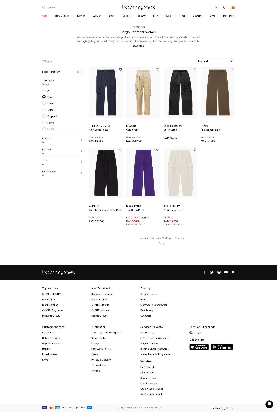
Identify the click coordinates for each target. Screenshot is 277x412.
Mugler (131, 125)
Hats (142, 299)
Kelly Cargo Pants (98, 129)
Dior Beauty (48, 299)
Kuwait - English (148, 378)
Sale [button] (44, 15)
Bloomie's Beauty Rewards (154, 349)
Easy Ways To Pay (101, 349)
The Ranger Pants (210, 129)
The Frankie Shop (100, 125)
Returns (46, 349)
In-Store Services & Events (154, 338)
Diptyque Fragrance (102, 294)
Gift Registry (147, 332)
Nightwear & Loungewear (153, 305)
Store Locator (98, 338)
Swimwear (145, 315)
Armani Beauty (99, 299)
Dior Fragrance (50, 305)
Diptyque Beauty (51, 315)
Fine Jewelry (147, 310)
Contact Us (48, 332)
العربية (198, 332)
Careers (95, 354)
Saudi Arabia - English (152, 389)
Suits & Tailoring (149, 294)
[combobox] (215, 61)
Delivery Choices (51, 338)
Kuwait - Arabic (148, 383)
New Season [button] (62, 15)
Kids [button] (168, 15)
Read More (138, 45)
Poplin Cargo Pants (174, 210)
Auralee (94, 206)
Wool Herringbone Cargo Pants (105, 210)
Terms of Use (98, 365)
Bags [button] (112, 15)
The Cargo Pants (135, 210)
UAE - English (147, 367)
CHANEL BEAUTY (51, 294)
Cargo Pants (133, 129)
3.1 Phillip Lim (172, 206)
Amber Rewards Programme (155, 354)
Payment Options (51, 343)
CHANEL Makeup (100, 305)
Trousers (138, 27)
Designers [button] (229, 15)
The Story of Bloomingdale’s (106, 332)
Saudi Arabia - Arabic (151, 394)
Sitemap (95, 370)
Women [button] (97, 15)
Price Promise (49, 354)
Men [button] (155, 15)
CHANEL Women (100, 310)
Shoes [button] (126, 15)
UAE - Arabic (147, 372)
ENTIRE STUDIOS (173, 125)
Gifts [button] (212, 15)
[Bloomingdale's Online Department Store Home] (138, 7)
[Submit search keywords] (43, 7)
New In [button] (81, 15)
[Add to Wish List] (120, 69)
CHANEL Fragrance (52, 310)
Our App (95, 343)
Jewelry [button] (197, 15)
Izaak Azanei (134, 206)
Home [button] (182, 15)
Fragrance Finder (149, 343)
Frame (204, 125)
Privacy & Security (101, 359)
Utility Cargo (170, 129)
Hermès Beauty (99, 315)
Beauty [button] (142, 15)
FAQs (45, 359)
